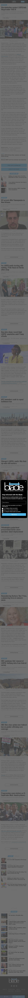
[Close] (25, 481)
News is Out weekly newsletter (11, 510)
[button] (14, 508)
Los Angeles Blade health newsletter (12, 511)
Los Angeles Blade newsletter (11, 508)
